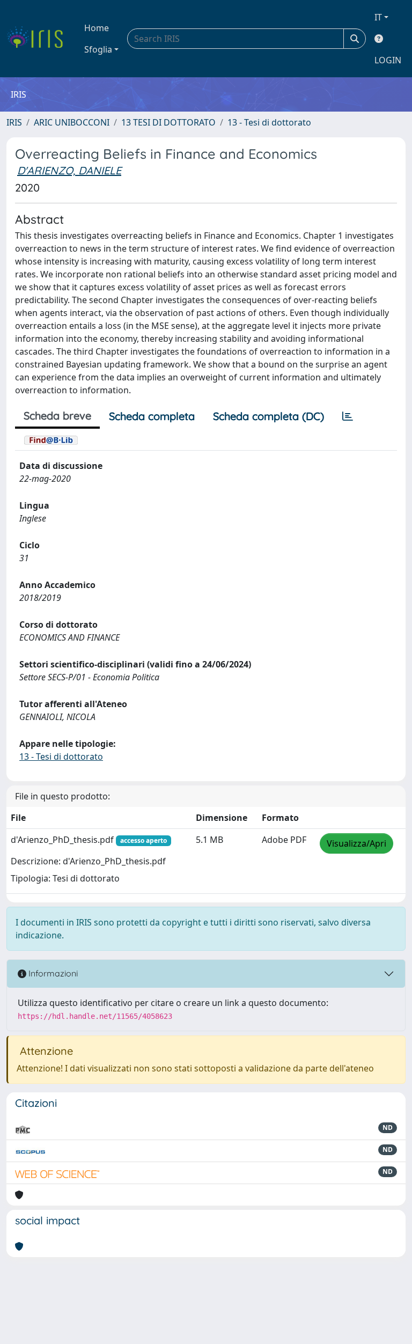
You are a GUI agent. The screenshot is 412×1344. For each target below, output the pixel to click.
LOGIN (387, 60)
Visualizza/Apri (356, 843)
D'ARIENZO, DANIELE (69, 170)
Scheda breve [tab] (57, 415)
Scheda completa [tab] (152, 416)
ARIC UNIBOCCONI (71, 122)
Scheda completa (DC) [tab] (268, 416)
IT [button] (378, 17)
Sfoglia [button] (98, 49)
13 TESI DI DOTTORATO (168, 122)
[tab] (347, 416)
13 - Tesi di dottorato (269, 122)
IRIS (14, 122)
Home (96, 28)
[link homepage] (38, 38)
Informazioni (52, 973)
